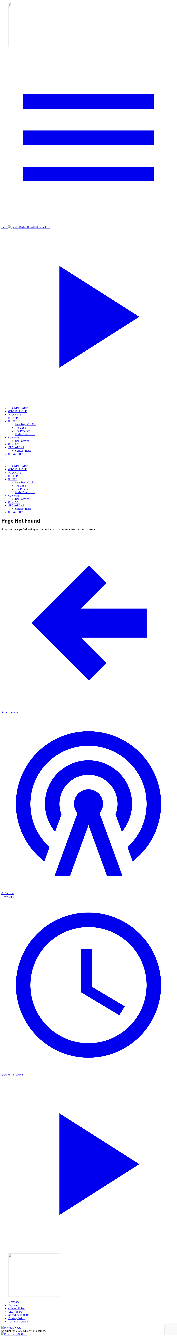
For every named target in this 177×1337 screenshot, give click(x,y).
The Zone (20, 427)
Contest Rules (23, 450)
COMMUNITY (15, 437)
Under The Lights (25, 434)
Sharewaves (22, 440)
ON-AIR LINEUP (17, 411)
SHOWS (12, 421)
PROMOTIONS (16, 447)
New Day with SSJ (25, 424)
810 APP (13, 417)
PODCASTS (14, 414)
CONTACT (14, 444)
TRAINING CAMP (18, 407)
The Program (22, 430)
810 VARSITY (15, 453)
